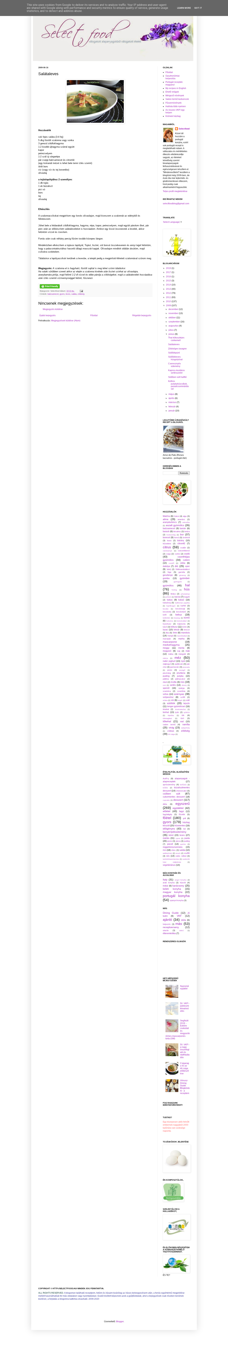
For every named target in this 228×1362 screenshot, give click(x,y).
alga (184, 516)
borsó (176, 537)
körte (184, 627)
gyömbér (185, 578)
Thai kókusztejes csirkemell (176, 338)
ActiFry (166, 778)
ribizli (165, 682)
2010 (169, 301)
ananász (181, 519)
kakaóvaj (167, 603)
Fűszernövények (173, 103)
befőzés (183, 785)
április (172, 398)
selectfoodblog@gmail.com (176, 203)
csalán (183, 548)
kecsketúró (181, 612)
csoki (187, 553)
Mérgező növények (174, 95)
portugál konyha (176, 896)
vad (182, 721)
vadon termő (169, 724)
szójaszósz (168, 697)
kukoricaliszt (182, 621)
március (173, 402)
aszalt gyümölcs (175, 525)
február (172, 406)
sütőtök (171, 703)
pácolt (170, 844)
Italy (165, 879)
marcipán (167, 639)
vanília (186, 724)
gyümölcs (168, 585)
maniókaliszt (182, 636)
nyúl (183, 661)
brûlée (165, 788)
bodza (187, 531)
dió (176, 566)
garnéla (181, 572)
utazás (166, 930)
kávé (165, 627)
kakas (170, 600)
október (172, 317)
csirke (177, 554)
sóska (165, 700)
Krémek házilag (173, 116)
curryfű (171, 563)
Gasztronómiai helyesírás (172, 77)
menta (181, 648)
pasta (187, 838)
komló (187, 618)
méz (178, 658)
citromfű (181, 543)
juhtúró (168, 597)
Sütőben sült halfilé (177, 377)
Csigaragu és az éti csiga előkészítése (184, 1068)
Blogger (120, 1321)
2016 (169, 276)
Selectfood (184, 129)
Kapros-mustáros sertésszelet (176, 371)
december (174, 309)
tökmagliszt (167, 718)
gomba (166, 578)
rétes (173, 850)
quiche (183, 844)
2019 (169, 268)
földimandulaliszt (183, 569)
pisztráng (167, 673)
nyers (178, 838)
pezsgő (182, 670)
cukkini (186, 560)
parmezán (174, 667)
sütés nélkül (180, 856)
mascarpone (170, 641)
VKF (179, 915)
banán (183, 528)
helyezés (167, 924)
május (172, 394)
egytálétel (178, 808)
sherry (184, 685)
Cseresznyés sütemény (174, 364)
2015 (169, 280)
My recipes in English (175, 88)
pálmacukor (180, 679)
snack (178, 853)
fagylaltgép (167, 814)
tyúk (177, 712)
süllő (188, 700)
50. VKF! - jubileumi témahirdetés (185, 1007)
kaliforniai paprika (182, 603)
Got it (198, 8)
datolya (166, 566)
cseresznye (167, 551)
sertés (173, 685)
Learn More (184, 8)
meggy (166, 648)
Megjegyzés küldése (53, 309)
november (174, 313)
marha (181, 638)
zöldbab (170, 731)
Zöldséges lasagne (177, 348)
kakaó (181, 600)
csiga (168, 554)
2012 (169, 293)
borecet (166, 537)
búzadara (167, 543)
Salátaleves (174, 344)
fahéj (169, 569)
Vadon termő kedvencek (177, 99)
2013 (169, 289)
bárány (180, 540)
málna (170, 654)
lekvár (177, 629)
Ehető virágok (172, 92)
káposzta (181, 624)
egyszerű (182, 804)
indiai (165, 886)
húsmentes (180, 825)
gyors (62, 294)
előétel (166, 811)
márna (165, 658)
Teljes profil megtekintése (175, 191)
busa (169, 540)
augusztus (174, 326)
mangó (170, 636)
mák (188, 651)
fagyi (181, 811)
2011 (169, 297)
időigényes (169, 828)
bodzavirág (171, 535)
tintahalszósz (180, 709)
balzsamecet (53, 294)
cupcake (166, 800)
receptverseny (171, 927)
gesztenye (168, 575)
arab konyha (169, 883)
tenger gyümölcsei (176, 706)
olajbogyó (167, 664)
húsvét (183, 883)
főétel (167, 818)
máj (178, 651)
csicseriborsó (184, 551)
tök (183, 715)
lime (175, 632)
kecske (166, 609)
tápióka (171, 715)
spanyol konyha (176, 900)
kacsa (177, 597)
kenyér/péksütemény (174, 831)
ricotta (174, 682)
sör (172, 700)
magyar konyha (172, 892)
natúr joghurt (169, 661)
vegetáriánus (169, 865)
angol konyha (180, 880)
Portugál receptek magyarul (174, 83)
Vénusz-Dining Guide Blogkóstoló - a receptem (185, 1087)
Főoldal (94, 315)
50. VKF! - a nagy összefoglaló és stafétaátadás (185, 1051)
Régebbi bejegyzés (141, 315)
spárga (181, 688)
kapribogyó (170, 606)
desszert (178, 799)
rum (164, 685)
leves (68, 294)
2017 (169, 272)
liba (167, 633)
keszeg (177, 618)
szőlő (182, 697)
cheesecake (181, 791)
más (178, 924)
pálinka (166, 679)
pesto (169, 670)
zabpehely (185, 728)
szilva (165, 694)
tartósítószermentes (171, 859)
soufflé (187, 853)
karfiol (183, 606)
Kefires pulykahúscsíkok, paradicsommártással (178, 385)
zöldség (81, 294)
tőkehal (167, 721)
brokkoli (186, 537)
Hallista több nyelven (175, 106)
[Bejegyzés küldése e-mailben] (81, 291)
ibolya (173, 594)
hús (187, 589)
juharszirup (185, 594)
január (172, 410)
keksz (178, 614)
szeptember (174, 321)
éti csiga (171, 734)
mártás (166, 838)
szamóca (167, 691)
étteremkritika (169, 933)
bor (182, 534)
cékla (182, 563)
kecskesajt (180, 609)
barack (166, 531)
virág (171, 727)
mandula (185, 632)
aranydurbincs (170, 522)
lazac (165, 629)
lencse (187, 630)
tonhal (166, 712)
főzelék (182, 814)
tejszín (186, 703)
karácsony (178, 885)
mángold (182, 654)
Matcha (166, 516)
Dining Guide (171, 912)
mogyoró (167, 651)
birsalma (177, 531)
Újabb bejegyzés (47, 315)
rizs (182, 681)
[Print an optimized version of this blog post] (50, 288)
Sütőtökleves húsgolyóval (175, 358)
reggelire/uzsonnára (172, 847)
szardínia (181, 691)
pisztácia (181, 673)
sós (168, 856)
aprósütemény (169, 784)
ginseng (182, 575)
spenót (166, 688)
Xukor (176, 516)
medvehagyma (171, 644)
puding (166, 676)
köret (171, 835)
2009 (169, 305)
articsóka (186, 522)
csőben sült (171, 793)
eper (187, 566)
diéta (165, 804)
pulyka (180, 676)
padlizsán (179, 664)
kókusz (174, 627)
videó (181, 930)
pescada (186, 667)
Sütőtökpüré (174, 353)
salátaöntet (167, 853)
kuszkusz (167, 624)
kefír (165, 615)
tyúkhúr (187, 712)
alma (165, 519)
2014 (169, 284)
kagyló (187, 597)
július (171, 330)
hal (187, 585)
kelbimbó (166, 618)
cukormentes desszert (174, 797)
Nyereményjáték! (184, 987)
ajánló (167, 919)
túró (182, 718)
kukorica (169, 621)
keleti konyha (172, 888)
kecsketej (167, 612)
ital (184, 829)
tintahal (166, 709)
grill (184, 818)
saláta (74, 294)
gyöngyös (178, 582)
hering (174, 590)
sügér (180, 700)
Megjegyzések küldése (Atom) (65, 320)
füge (169, 572)
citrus (167, 547)
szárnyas (179, 694)
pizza (178, 841)
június (172, 334)
